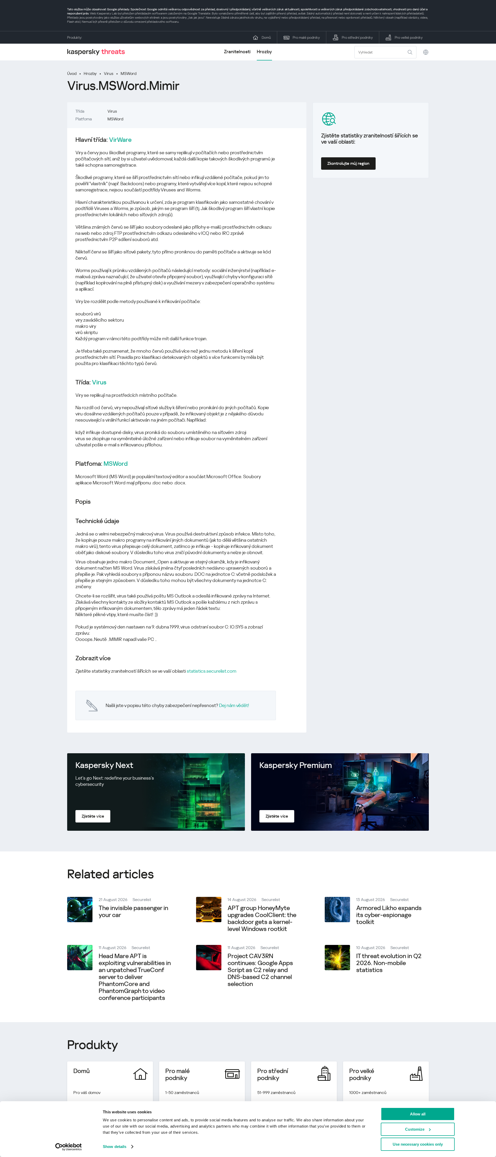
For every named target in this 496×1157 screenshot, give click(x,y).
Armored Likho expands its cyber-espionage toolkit (389, 915)
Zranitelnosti (237, 51)
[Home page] (98, 52)
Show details (114, 1146)
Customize (414, 1129)
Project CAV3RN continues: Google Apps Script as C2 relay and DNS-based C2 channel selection (260, 970)
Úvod (71, 73)
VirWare (120, 139)
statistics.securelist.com (211, 671)
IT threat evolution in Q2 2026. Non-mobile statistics (389, 963)
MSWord (128, 73)
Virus (108, 73)
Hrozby (264, 51)
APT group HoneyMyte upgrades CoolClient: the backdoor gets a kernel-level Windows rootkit (262, 918)
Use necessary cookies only (418, 1144)
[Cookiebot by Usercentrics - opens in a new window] (68, 1147)
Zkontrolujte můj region (348, 163)
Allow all (417, 1114)
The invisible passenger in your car (133, 911)
